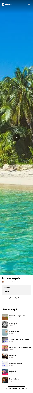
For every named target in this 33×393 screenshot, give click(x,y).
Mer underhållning (15, 388)
